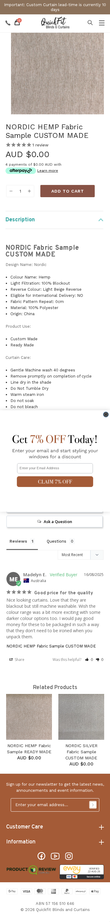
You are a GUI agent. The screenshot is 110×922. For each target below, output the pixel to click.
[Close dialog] (105, 414)
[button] (55, 481)
